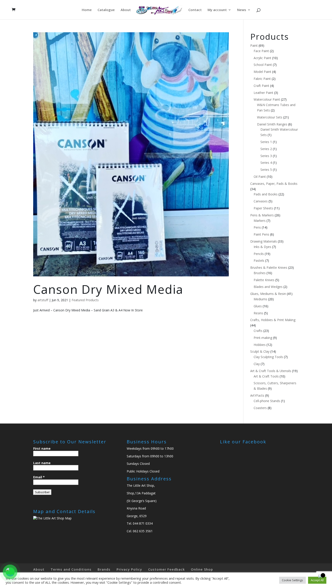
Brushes (260, 273)
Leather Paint (263, 92)
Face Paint (261, 51)
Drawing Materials (263, 241)
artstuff (42, 300)
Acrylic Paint (262, 58)
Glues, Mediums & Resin (268, 294)
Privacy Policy (129, 569)
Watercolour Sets (269, 117)
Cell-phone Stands (267, 401)
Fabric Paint (262, 78)
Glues (258, 306)
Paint (254, 45)
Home (87, 10)
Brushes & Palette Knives (268, 267)
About (126, 10)
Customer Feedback (166, 569)
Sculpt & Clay (259, 351)
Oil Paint (260, 176)
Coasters (260, 408)
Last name (42, 463)
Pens (257, 227)
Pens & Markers (262, 215)
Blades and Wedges (268, 287)
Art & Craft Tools (266, 376)
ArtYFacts (257, 395)
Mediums (260, 299)
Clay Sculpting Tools (268, 357)
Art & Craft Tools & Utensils (270, 371)
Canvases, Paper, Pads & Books (273, 183)
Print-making (263, 338)
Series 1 (266, 142)
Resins (258, 313)
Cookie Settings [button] (292, 580)
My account (217, 10)
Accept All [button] (317, 580)
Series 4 (266, 162)
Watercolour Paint (267, 99)
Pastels (259, 260)
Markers (260, 220)
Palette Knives (264, 280)
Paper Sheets (263, 208)
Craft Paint (261, 85)
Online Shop (202, 569)
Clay (257, 364)
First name (42, 448)
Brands (104, 569)
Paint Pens (261, 234)
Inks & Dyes (262, 247)
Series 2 (266, 149)
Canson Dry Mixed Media (108, 289)
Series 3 (266, 156)
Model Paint (262, 71)
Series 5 (266, 169)
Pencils (259, 254)
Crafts (258, 331)
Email (39, 477)
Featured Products (85, 300)
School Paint (263, 65)
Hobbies (260, 345)
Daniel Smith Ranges (272, 124)
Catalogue (106, 10)
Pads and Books (266, 194)
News (241, 10)
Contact (195, 10)
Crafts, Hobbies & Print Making (272, 320)
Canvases (261, 201)
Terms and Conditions (71, 569)
